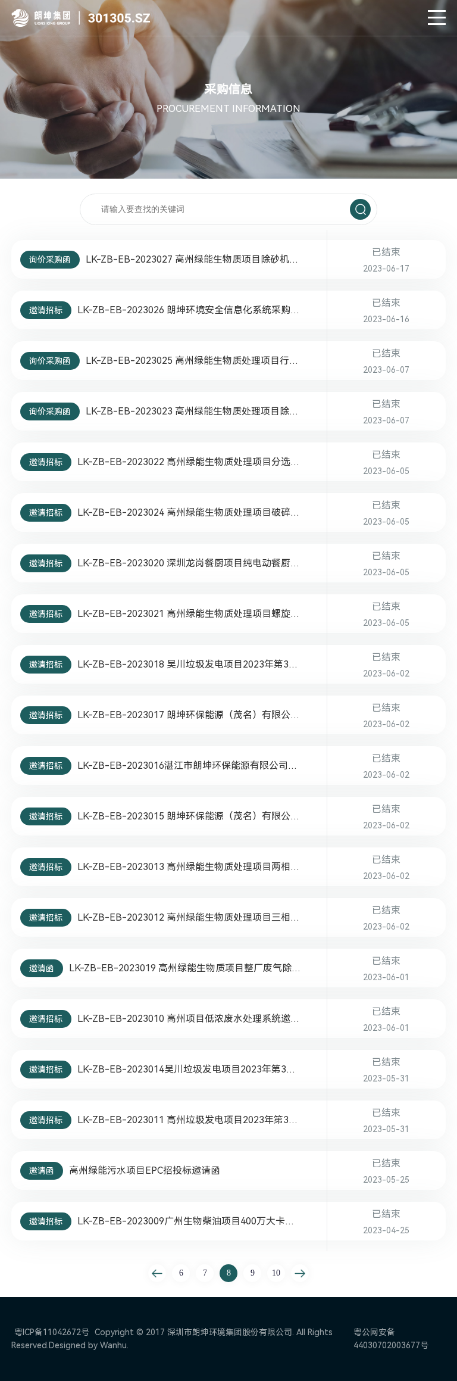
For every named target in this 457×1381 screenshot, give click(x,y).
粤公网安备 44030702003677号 (390, 1338)
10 (276, 1272)
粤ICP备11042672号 (51, 1332)
